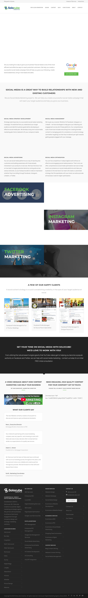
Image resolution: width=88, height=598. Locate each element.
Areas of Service (71, 1)
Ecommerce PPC (50, 523)
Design (47, 7)
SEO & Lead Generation (37, 7)
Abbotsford (7, 572)
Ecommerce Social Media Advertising (52, 528)
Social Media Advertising (32, 541)
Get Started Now (71, 73)
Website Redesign (50, 496)
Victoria (6, 575)
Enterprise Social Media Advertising (32, 546)
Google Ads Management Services (32, 536)
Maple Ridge (7, 564)
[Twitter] (79, 595)
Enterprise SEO (29, 496)
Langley (6, 568)
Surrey (6, 560)
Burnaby (6, 536)
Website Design (50, 492)
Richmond (7, 552)
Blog (59, 7)
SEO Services (29, 492)
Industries (81, 1)
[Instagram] (71, 595)
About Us (69, 510)
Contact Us (69, 506)
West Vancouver (9, 548)
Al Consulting (29, 556)
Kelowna (6, 587)
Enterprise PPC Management (29, 529)
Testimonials (69, 514)
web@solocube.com (74, 495)
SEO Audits (28, 508)
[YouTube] (82, 595)
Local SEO (28, 500)
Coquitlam (7, 540)
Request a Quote (9, 1)
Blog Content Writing (51, 548)
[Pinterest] (77, 595)
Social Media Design (51, 500)
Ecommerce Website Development (51, 505)
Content (53, 7)
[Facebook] (68, 595)
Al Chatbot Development (32, 552)
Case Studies (66, 7)
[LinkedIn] (74, 595)
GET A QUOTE (71, 500)
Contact (80, 7)
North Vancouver (9, 544)
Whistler (6, 579)
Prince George (8, 583)
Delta (5, 556)
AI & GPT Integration (31, 559)
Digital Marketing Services (32, 504)
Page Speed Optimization (32, 512)
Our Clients (69, 518)
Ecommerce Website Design (53, 510)
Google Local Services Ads (32, 516)
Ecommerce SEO (50, 519)
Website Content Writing (52, 552)
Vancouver (7, 532)
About (73, 7)
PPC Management (30, 524)
